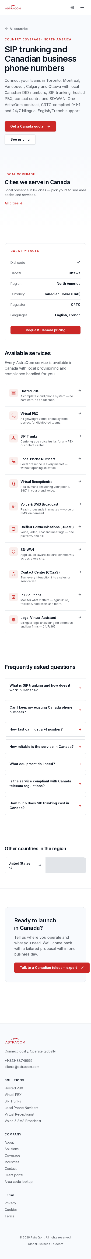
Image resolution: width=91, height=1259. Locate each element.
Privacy (10, 1203)
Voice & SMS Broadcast (23, 1121)
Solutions (12, 1149)
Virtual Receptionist (19, 1114)
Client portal (14, 1175)
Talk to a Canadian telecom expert (48, 968)
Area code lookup (19, 1182)
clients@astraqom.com (22, 1067)
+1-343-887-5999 (18, 1061)
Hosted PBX (14, 1088)
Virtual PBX (13, 1095)
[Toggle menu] (82, 7)
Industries (12, 1162)
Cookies (11, 1210)
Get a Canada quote (27, 126)
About (9, 1142)
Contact (11, 1168)
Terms (9, 1216)
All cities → (14, 203)
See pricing (20, 139)
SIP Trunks (13, 1101)
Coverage (12, 1155)
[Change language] (72, 7)
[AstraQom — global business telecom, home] (13, 7)
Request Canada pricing (45, 330)
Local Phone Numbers (21, 1108)
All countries (19, 29)
